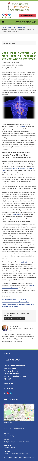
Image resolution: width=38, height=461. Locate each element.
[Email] (11, 318)
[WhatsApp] (17, 318)
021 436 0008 (6, 17)
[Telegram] (20, 318)
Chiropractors (16, 214)
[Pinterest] (23, 318)
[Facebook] (8, 318)
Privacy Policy (8, 383)
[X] (5, 318)
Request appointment (28, 15)
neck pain (24, 262)
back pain (22, 126)
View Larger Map (8, 422)
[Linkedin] (14, 318)
